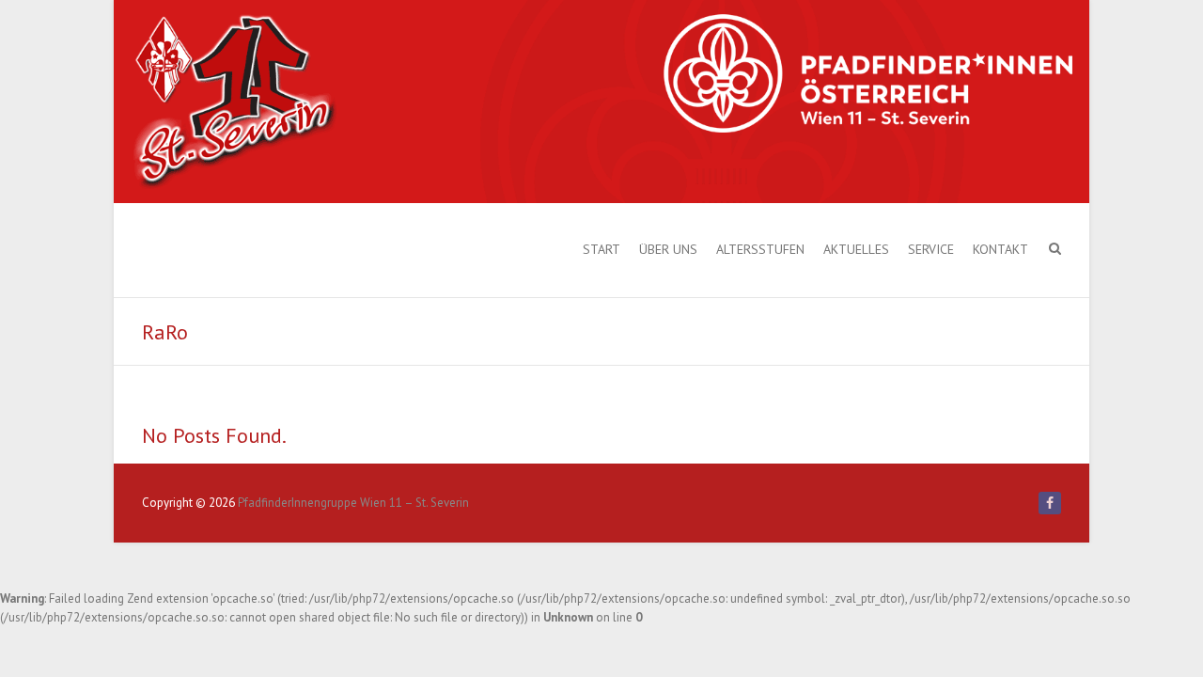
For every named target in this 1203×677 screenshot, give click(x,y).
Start (601, 249)
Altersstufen (760, 249)
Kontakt (1000, 249)
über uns (668, 249)
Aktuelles (856, 249)
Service (931, 249)
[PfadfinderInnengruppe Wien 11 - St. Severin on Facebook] (1050, 503)
